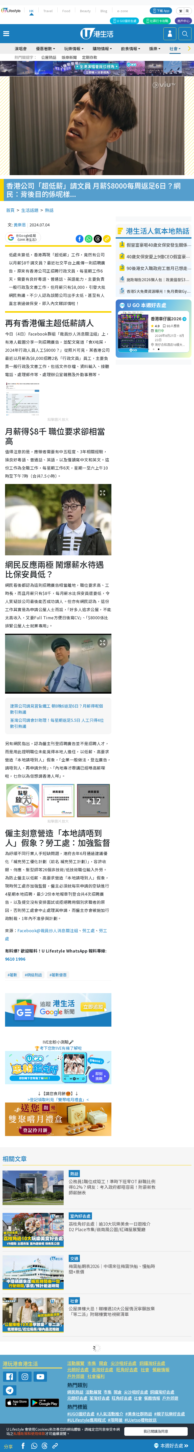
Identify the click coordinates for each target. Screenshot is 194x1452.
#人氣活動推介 (109, 1414)
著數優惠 (59, 974)
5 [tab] (105, 62)
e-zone (122, 10)
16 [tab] (105, 74)
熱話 (49, 210)
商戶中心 (183, 21)
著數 (13, 974)
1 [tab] (85, 62)
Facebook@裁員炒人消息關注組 (47, 930)
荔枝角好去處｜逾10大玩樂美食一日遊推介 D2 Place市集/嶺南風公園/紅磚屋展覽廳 (110, 1226)
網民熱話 (75, 1392)
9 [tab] (95, 68)
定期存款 (89, 57)
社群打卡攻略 (159, 21)
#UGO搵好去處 (80, 1414)
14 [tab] (95, 74)
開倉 (103, 1363)
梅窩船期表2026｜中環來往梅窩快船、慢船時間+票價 (112, 1269)
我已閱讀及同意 (155, 1431)
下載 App (163, 10)
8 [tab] (90, 68)
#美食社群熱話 (138, 1414)
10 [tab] (100, 68)
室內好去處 (80, 1216)
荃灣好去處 (102, 1369)
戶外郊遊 (75, 1376)
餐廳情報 (160, 1369)
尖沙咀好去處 (123, 1363)
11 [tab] (105, 68)
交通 (74, 1258)
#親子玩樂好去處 (169, 1414)
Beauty (85, 10)
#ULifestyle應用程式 (86, 1420)
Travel (48, 10)
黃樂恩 (20, 225)
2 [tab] (90, 62)
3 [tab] (95, 62)
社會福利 (96, 1376)
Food (66, 10)
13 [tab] (90, 74)
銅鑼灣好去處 (152, 1363)
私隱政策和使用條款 (29, 1433)
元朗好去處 (78, 1369)
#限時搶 (115, 1420)
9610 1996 (15, 959)
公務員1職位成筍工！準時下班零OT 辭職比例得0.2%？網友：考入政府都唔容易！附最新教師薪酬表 (112, 1187)
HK (31, 10)
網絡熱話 (34, 974)
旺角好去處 (127, 1369)
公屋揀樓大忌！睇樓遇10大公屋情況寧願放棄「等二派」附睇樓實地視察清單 (112, 1311)
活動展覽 (75, 1363)
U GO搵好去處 (126, 21)
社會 (74, 1301)
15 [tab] (100, 74)
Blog (104, 10)
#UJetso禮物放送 (141, 1420)
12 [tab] (110, 68)
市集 (91, 1363)
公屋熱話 (48, 57)
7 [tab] (85, 68)
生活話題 (29, 210)
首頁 (10, 210)
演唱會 (21, 48)
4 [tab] (100, 62)
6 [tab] (110, 62)
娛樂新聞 (69, 57)
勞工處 (88, 930)
